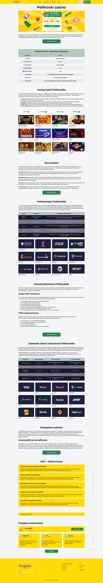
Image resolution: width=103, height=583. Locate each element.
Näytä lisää (51, 551)
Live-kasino (42, 111)
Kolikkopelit (75, 111)
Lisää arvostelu (77, 529)
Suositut (25, 111)
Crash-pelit (58, 111)
